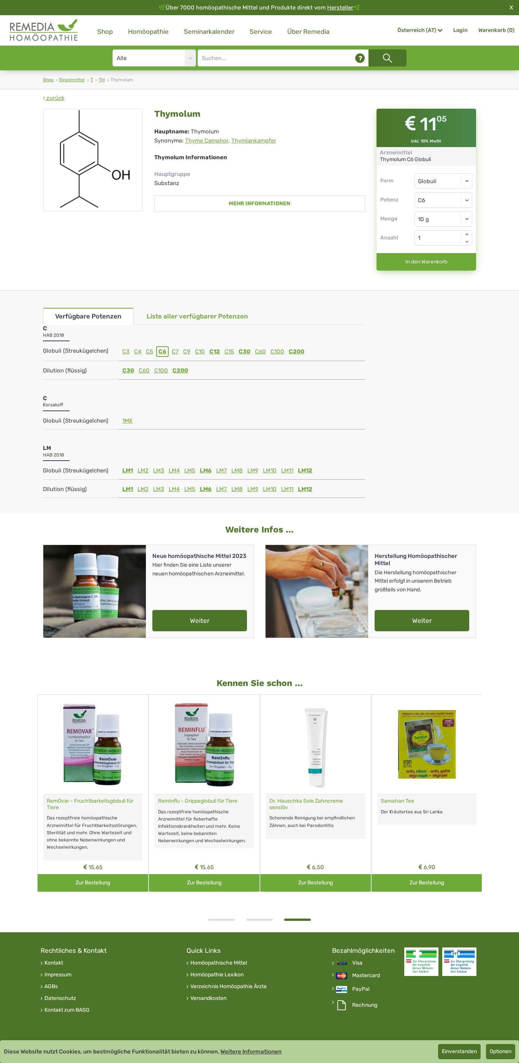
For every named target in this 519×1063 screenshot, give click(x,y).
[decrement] (467, 242)
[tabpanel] (315, 793)
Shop (105, 31)
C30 (244, 351)
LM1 (127, 470)
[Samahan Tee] (426, 744)
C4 (137, 351)
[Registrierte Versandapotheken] (421, 961)
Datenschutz (60, 998)
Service (261, 31)
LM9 (252, 470)
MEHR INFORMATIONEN (259, 203)
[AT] (44, 30)
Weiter (199, 620)
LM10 (270, 470)
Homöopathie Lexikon (217, 974)
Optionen (500, 1051)
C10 (200, 351)
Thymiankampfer (253, 140)
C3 (126, 351)
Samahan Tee (397, 801)
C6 (162, 351)
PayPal (360, 989)
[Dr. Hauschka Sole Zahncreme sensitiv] (315, 744)
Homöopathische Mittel (218, 963)
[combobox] (444, 200)
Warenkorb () (496, 30)
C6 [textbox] (421, 200)
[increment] (467, 234)
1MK (127, 420)
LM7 (221, 470)
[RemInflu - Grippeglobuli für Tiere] (204, 744)
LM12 (305, 470)
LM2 (143, 470)
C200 (296, 351)
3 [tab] (297, 920)
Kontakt (53, 963)
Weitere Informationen (251, 1051)
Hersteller (340, 7)
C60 (260, 351)
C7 (175, 351)
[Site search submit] (388, 58)
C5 (149, 351)
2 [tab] (259, 920)
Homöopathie (148, 31)
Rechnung (364, 1005)
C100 (277, 351)
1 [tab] (221, 920)
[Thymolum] (93, 160)
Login (460, 30)
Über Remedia (308, 31)
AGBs (51, 986)
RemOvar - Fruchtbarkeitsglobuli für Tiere (90, 804)
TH (102, 79)
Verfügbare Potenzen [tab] (88, 316)
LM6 (206, 470)
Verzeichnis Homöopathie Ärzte (228, 986)
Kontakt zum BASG (67, 1010)
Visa (357, 963)
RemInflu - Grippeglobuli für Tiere (197, 801)
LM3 (158, 470)
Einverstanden (459, 1051)
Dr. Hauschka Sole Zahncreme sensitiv (306, 804)
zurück (55, 98)
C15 (229, 351)
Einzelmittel (72, 79)
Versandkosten (208, 998)
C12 (214, 351)
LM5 (189, 470)
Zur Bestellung (93, 882)
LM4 (174, 470)
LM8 (237, 470)
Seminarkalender (209, 31)
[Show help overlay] (360, 58)
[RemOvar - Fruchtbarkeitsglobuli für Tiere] (92, 744)
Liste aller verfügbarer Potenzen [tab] (197, 316)
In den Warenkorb (426, 261)
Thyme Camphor (206, 140)
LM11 (287, 470)
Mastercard (366, 975)
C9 (186, 351)
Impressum (57, 974)
